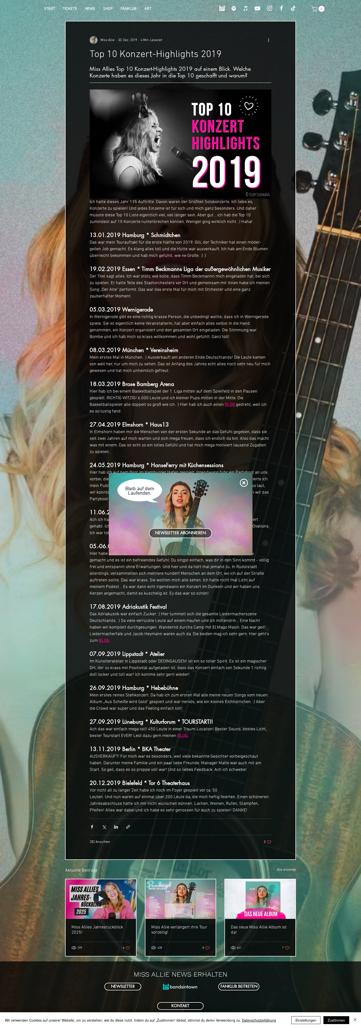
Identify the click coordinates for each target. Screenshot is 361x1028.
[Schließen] (355, 1020)
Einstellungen (305, 1020)
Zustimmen (336, 1020)
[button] (244, 483)
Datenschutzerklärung (259, 1020)
